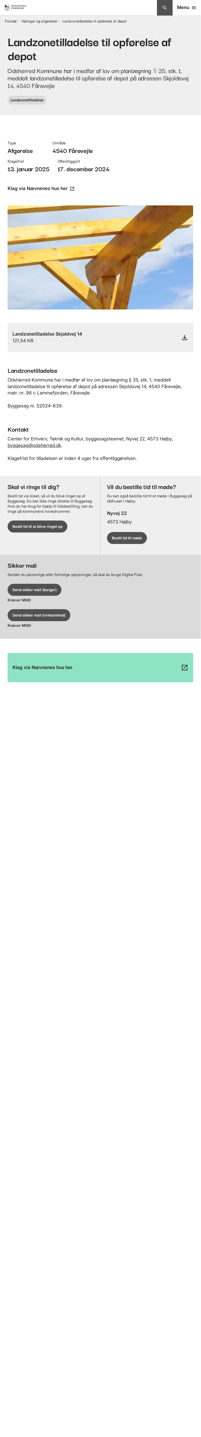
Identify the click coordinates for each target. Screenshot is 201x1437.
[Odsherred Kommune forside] (19, 7)
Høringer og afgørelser (40, 21)
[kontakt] (165, 8)
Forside (11, 21)
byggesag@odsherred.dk (34, 445)
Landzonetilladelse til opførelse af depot (94, 21)
